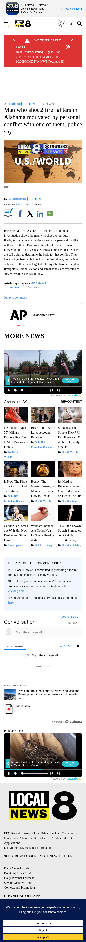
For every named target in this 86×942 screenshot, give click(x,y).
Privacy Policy (50, 833)
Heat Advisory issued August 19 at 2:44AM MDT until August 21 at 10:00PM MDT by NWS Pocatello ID (40, 56)
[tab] (15, 646)
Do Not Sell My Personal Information (28, 847)
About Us (26, 838)
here (11, 602)
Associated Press (17, 198)
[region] (43, 670)
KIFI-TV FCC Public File (50, 838)
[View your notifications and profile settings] (78, 646)
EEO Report (12, 833)
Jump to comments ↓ (17, 297)
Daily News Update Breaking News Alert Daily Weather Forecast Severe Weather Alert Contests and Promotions (19, 878)
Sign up (75, 617)
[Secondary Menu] (9, 23)
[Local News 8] (28, 24)
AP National (38, 283)
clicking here (16, 591)
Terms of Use (30, 833)
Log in (65, 617)
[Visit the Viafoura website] (73, 721)
